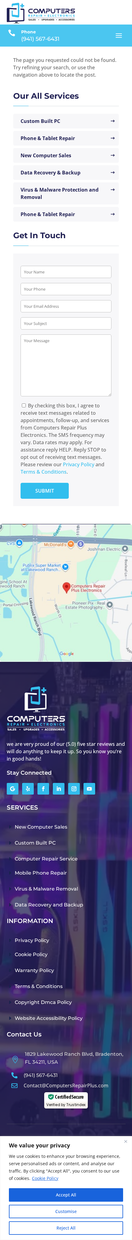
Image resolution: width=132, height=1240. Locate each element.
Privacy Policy (78, 464)
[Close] (125, 1141)
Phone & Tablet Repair (48, 138)
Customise (66, 1211)
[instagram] (74, 789)
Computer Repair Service (46, 859)
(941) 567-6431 (41, 1075)
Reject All (66, 1228)
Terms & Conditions (44, 471)
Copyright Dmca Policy (43, 1002)
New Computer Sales (46, 155)
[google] (12, 789)
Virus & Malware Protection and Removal (60, 193)
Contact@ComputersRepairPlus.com (66, 1085)
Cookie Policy (45, 1178)
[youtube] (89, 789)
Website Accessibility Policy (49, 1018)
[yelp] (28, 789)
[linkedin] (58, 789)
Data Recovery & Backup (50, 172)
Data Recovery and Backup (49, 905)
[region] (66, 1188)
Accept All (66, 1195)
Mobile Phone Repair (41, 873)
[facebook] (43, 789)
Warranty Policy (34, 970)
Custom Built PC (40, 121)
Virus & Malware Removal (46, 889)
